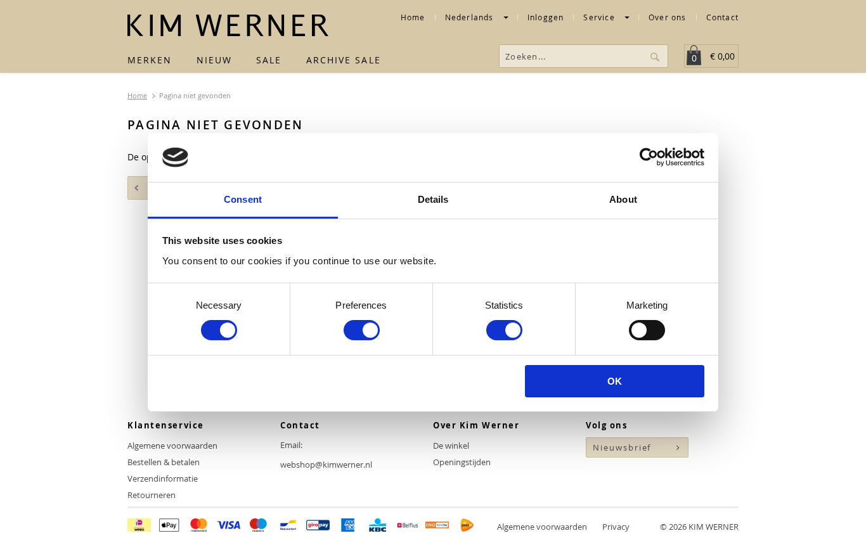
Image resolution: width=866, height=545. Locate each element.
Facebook (596, 480)
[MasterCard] (198, 526)
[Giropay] (318, 526)
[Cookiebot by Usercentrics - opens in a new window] (648, 157)
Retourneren (151, 495)
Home (413, 17)
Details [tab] (433, 199)
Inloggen (545, 18)
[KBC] (377, 526)
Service (600, 18)
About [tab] (623, 199)
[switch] (362, 330)
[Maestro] (258, 526)
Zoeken (656, 56)
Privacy (616, 526)
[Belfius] (407, 526)
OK (614, 381)
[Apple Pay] (169, 526)
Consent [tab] (243, 199)
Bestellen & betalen (163, 462)
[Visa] (228, 526)
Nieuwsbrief (622, 447)
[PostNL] (467, 526)
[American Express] (347, 526)
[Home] (227, 26)
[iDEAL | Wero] (139, 526)
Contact (722, 17)
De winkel (451, 445)
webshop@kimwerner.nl (326, 464)
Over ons (668, 17)
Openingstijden (462, 462)
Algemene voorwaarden (172, 445)
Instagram (620, 480)
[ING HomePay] (437, 526)
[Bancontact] (288, 526)
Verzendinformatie (162, 478)
